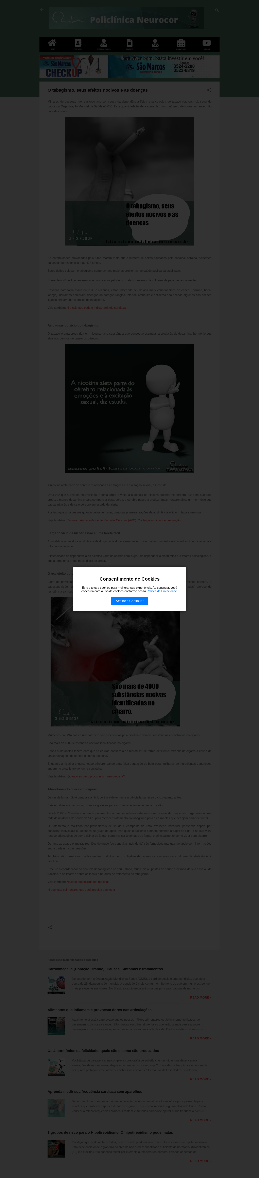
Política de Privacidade (162, 591)
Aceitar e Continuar (129, 601)
